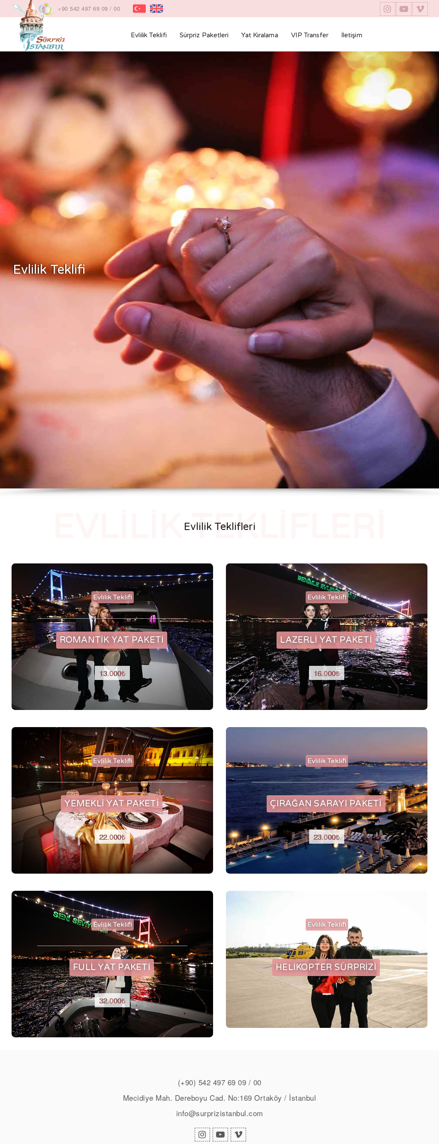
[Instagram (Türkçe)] (387, 9)
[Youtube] (403, 9)
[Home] (39, 34)
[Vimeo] (419, 9)
